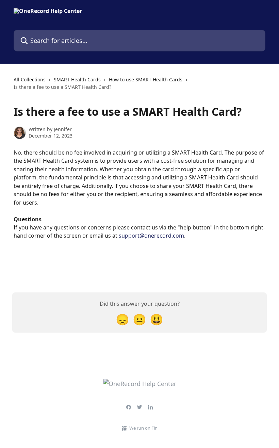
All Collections (30, 79)
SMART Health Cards (77, 79)
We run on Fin (143, 428)
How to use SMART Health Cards (145, 79)
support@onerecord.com (151, 235)
